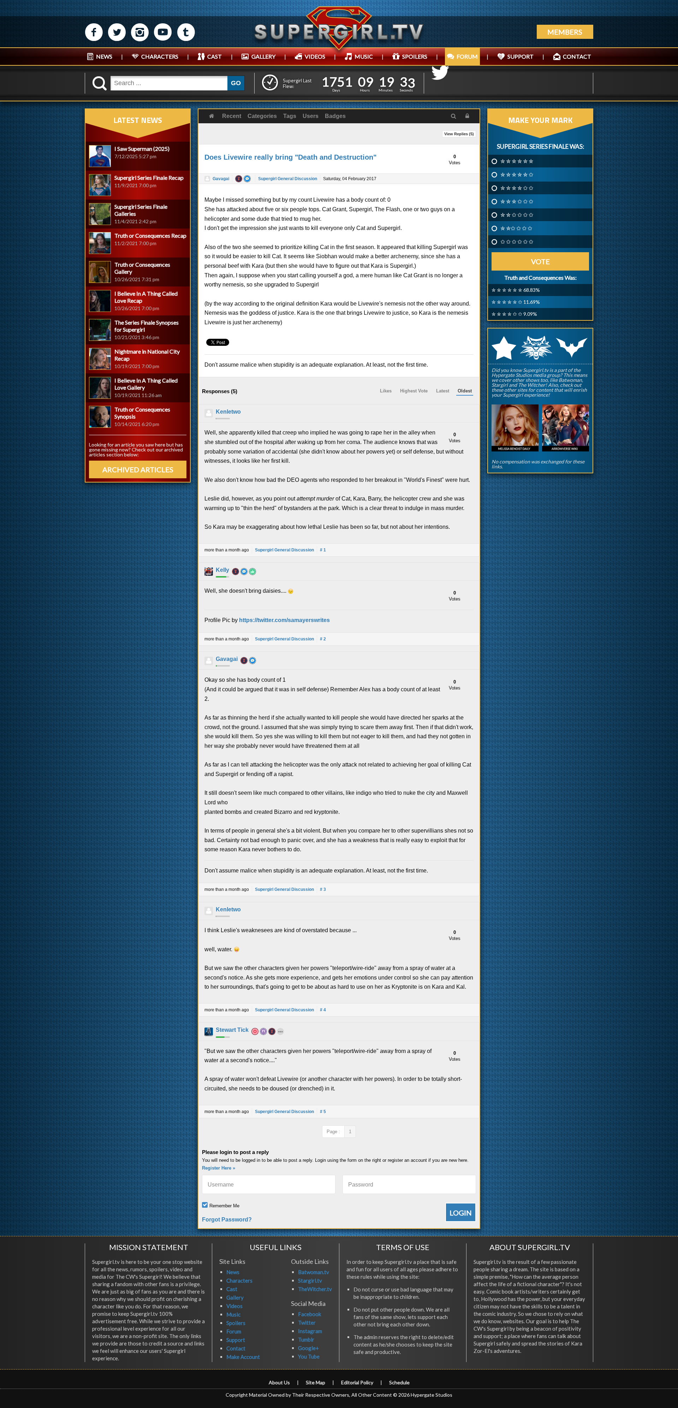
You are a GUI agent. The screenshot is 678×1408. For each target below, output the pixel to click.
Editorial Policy (357, 1382)
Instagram (310, 1331)
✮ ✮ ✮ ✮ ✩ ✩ (516, 188)
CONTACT (577, 56)
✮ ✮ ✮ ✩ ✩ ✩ (516, 201)
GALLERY (263, 56)
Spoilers (235, 1323)
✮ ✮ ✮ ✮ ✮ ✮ (516, 161)
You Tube (309, 1356)
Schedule (399, 1382)
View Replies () (459, 134)
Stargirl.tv (310, 1280)
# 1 (323, 550)
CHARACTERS (159, 56)
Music (233, 1314)
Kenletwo (228, 412)
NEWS (104, 56)
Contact (235, 1348)
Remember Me (224, 1205)
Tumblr (306, 1339)
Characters (239, 1280)
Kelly (222, 570)
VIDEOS (315, 56)
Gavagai (221, 178)
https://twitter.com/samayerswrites (284, 620)
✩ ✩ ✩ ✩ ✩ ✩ (516, 241)
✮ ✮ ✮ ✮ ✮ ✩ (516, 174)
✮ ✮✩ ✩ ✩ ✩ (516, 228)
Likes (386, 391)
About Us (279, 1382)
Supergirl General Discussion (287, 178)
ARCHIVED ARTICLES (137, 469)
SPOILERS (414, 56)
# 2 (323, 639)
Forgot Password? (227, 1220)
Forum (233, 1331)
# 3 (323, 889)
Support (235, 1340)
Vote (540, 261)
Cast (231, 1289)
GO (236, 83)
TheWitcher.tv (315, 1289)
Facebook (309, 1314)
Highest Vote (414, 391)
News (232, 1272)
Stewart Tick (232, 1030)
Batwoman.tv (313, 1272)
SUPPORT (520, 56)
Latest (442, 391)
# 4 (323, 1009)
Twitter (307, 1322)
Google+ (308, 1348)
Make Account (243, 1357)
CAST (214, 56)
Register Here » (218, 1168)
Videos (234, 1306)
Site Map (315, 1382)
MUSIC (364, 56)
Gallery (235, 1297)
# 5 (323, 1111)
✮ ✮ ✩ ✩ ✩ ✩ (516, 215)
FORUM (467, 56)
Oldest (465, 391)
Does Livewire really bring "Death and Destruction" (290, 157)
